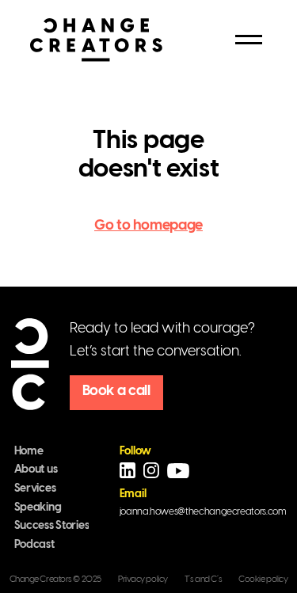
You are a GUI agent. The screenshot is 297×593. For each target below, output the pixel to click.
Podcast (34, 545)
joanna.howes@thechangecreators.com (203, 512)
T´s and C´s (203, 579)
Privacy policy (143, 579)
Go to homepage (148, 226)
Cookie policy (262, 579)
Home (29, 452)
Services (35, 489)
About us (36, 470)
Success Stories (51, 526)
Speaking (38, 508)
